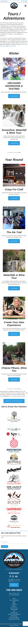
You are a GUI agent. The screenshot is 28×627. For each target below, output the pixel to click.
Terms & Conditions (14, 617)
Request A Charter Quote (14, 401)
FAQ (14, 611)
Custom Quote (14, 612)
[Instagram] (24, 1)
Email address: (4, 542)
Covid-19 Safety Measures (14, 614)
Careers (14, 606)
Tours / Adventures (14, 600)
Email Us (14, 585)
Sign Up (4, 546)
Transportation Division (14, 619)
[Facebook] (22, 1)
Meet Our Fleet (14, 608)
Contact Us (14, 605)
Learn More (14, 96)
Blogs (14, 603)
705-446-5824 (4, 1)
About (14, 601)
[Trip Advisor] (26, 1)
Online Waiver (14, 616)
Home (14, 598)
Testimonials (14, 609)
